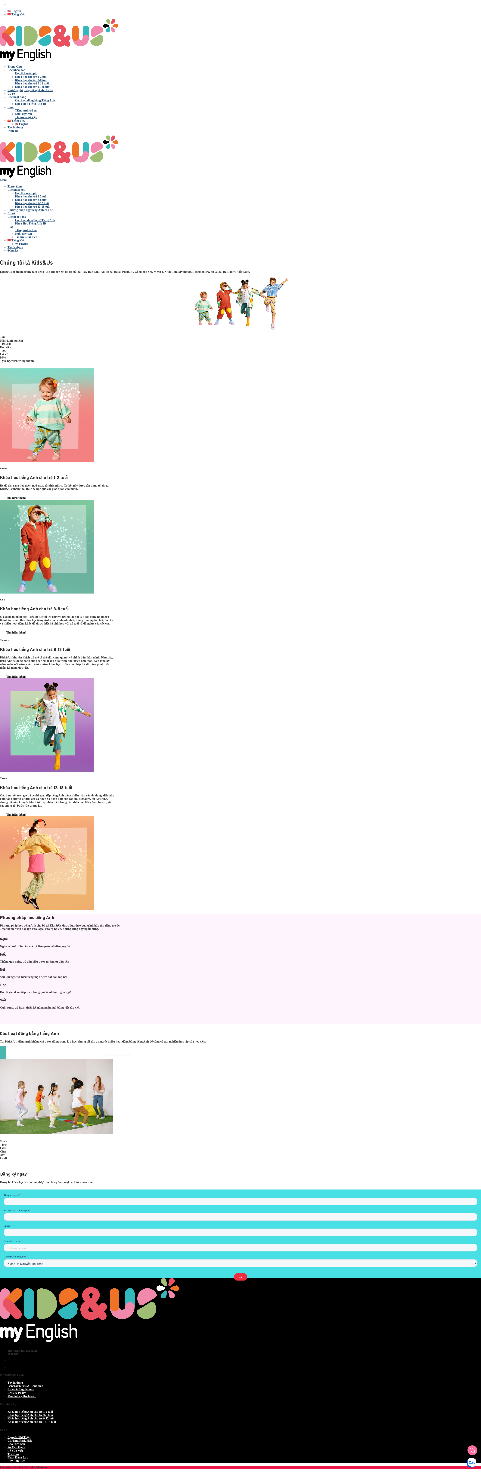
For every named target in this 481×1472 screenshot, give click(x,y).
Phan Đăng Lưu (18, 1457)
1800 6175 (14, 4)
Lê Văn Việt (15, 1450)
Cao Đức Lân (16, 1444)
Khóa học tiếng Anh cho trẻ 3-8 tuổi (30, 1415)
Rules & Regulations (21, 1389)
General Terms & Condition (25, 1386)
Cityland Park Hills (20, 1440)
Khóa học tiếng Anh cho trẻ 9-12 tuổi (31, 1418)
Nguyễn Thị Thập (19, 1437)
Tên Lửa (13, 1454)
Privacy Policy (17, 1392)
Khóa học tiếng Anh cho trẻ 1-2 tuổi (30, 1411)
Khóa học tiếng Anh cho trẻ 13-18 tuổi (32, 1421)
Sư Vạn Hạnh (16, 1447)
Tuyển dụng (15, 1382)
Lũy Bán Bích (16, 1460)
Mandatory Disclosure (22, 1396)
